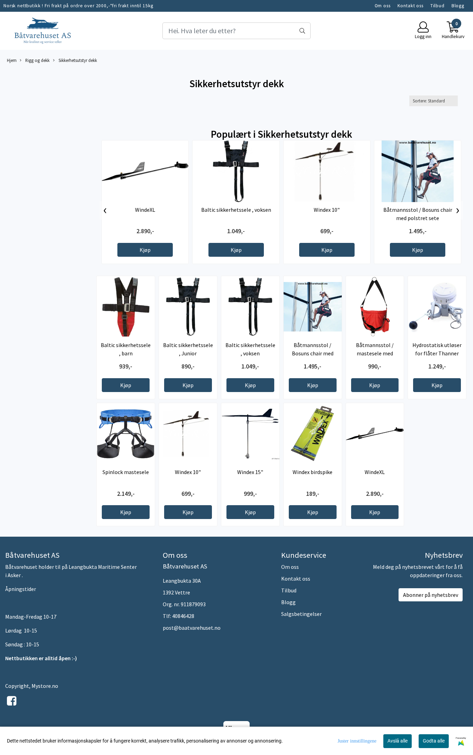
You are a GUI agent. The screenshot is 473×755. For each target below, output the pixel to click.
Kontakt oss (410, 6)
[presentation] (105, 210)
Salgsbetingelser (301, 613)
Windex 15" (250, 472)
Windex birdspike (312, 472)
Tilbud (437, 6)
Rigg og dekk (37, 60)
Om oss (383, 6)
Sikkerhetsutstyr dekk (77, 60)
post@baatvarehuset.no (192, 627)
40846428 (183, 615)
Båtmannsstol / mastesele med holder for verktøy (374, 353)
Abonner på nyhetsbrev (430, 594)
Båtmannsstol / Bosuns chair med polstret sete (312, 353)
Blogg (458, 6)
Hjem (12, 60)
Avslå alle (397, 741)
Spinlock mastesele (125, 472)
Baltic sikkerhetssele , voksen (236, 209)
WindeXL (145, 209)
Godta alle (434, 741)
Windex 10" (327, 209)
